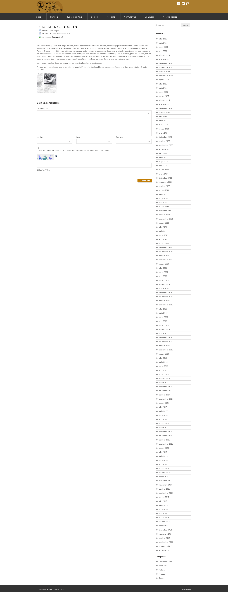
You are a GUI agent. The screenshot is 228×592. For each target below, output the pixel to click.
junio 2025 (163, 88)
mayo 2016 (163, 460)
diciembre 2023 (165, 137)
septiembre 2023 (166, 145)
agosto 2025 (164, 80)
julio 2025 (163, 84)
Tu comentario (42, 108)
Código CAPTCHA (43, 170)
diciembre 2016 (165, 432)
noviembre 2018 (165, 342)
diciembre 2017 (165, 387)
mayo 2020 (163, 272)
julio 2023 (163, 153)
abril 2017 (163, 419)
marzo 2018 (164, 374)
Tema (161, 578)
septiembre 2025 (166, 76)
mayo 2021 (163, 235)
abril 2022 (163, 202)
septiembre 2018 (166, 350)
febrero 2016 (164, 472)
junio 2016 (163, 456)
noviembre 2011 (165, 546)
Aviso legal (186, 589)
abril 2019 (163, 321)
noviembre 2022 (165, 182)
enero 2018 (163, 382)
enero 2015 (163, 526)
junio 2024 (163, 121)
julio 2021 (163, 227)
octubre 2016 (164, 440)
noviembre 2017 (165, 391)
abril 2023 (163, 166)
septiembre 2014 (166, 542)
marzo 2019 (164, 325)
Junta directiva (74, 16)
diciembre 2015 (165, 481)
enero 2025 (163, 104)
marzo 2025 (164, 96)
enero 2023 (163, 174)
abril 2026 (163, 51)
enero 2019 (163, 333)
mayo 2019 (163, 317)
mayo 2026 (163, 47)
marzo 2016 (164, 468)
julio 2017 (163, 407)
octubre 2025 (164, 71)
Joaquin (56, 31)
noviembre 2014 (165, 534)
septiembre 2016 (166, 444)
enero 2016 (163, 477)
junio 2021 (163, 231)
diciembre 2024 (165, 108)
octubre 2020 (164, 256)
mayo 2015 (163, 509)
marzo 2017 (164, 423)
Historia (52, 17)
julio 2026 (163, 39)
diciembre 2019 (165, 292)
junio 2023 (163, 157)
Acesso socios (170, 16)
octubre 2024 (164, 112)
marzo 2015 (164, 517)
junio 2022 (163, 194)
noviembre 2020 (165, 252)
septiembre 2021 (166, 219)
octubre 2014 (164, 538)
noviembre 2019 (165, 297)
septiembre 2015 (166, 493)
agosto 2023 (164, 149)
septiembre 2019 (166, 305)
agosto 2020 (164, 264)
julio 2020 (163, 268)
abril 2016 (163, 464)
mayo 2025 (163, 92)
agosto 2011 (164, 550)
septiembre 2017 (166, 399)
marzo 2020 (164, 280)
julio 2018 (163, 358)
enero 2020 (163, 288)
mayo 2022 (163, 198)
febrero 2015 (164, 522)
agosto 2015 (164, 497)
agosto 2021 (164, 223)
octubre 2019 (164, 301)
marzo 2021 (164, 243)
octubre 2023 (164, 141)
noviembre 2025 (165, 67)
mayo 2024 (163, 125)
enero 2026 (163, 59)
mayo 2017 (163, 415)
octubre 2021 (164, 215)
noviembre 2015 (165, 485)
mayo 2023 (163, 162)
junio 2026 (163, 43)
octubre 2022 (164, 186)
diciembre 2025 (165, 63)
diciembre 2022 (165, 178)
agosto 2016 (164, 448)
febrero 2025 (164, 100)
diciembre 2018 (165, 337)
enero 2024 (163, 133)
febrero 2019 (164, 329)
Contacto (149, 16)
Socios (94, 16)
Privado (162, 574)
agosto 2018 (164, 354)
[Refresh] (56, 156)
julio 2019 (163, 309)
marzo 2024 (164, 129)
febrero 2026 (164, 55)
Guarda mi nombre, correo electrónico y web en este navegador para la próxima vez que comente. (73, 150)
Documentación (165, 562)
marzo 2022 (164, 207)
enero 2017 (163, 427)
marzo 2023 (164, 170)
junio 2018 (163, 362)
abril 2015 (163, 513)
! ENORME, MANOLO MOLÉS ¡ (59, 27)
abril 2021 (163, 239)
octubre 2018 (164, 346)
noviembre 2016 (165, 436)
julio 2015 (163, 501)
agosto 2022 (164, 190)
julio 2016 (163, 452)
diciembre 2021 (165, 211)
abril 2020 (163, 276)
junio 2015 (163, 505)
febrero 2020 (164, 284)
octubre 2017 (164, 395)
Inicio (38, 16)
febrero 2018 (164, 378)
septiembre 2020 (166, 260)
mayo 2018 (163, 366)
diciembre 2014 (165, 530)
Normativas (130, 16)
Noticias (109, 17)
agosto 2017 (164, 403)
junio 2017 (163, 411)
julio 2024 (163, 116)
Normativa (163, 566)
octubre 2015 (164, 489)
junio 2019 (163, 313)
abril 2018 (163, 370)
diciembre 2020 (165, 247)
